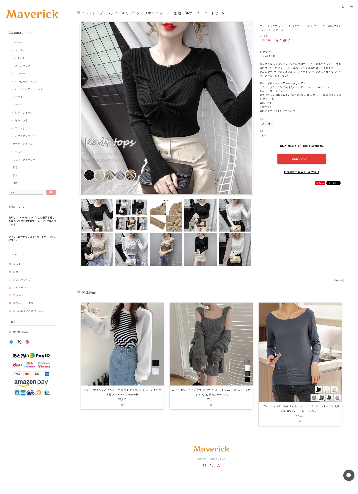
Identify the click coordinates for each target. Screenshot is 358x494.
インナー (20, 73)
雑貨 (15, 183)
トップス (20, 50)
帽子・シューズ (24, 112)
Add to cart (301, 159)
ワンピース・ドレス (26, 81)
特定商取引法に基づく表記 (28, 311)
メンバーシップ (22, 279)
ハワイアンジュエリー (27, 136)
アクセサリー (22, 128)
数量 (262, 131)
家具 (15, 175)
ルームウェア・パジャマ (29, 89)
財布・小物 (21, 120)
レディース (18, 42)
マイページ (19, 287)
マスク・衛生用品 (22, 144)
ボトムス (20, 58)
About (16, 264)
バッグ (19, 104)
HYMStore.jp (20, 331)
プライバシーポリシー (26, 303)
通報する (338, 280)
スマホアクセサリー (23, 159)
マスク (19, 151)
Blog (15, 271)
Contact (17, 295)
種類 (262, 119)
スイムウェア (22, 65)
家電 (15, 167)
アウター (20, 97)
